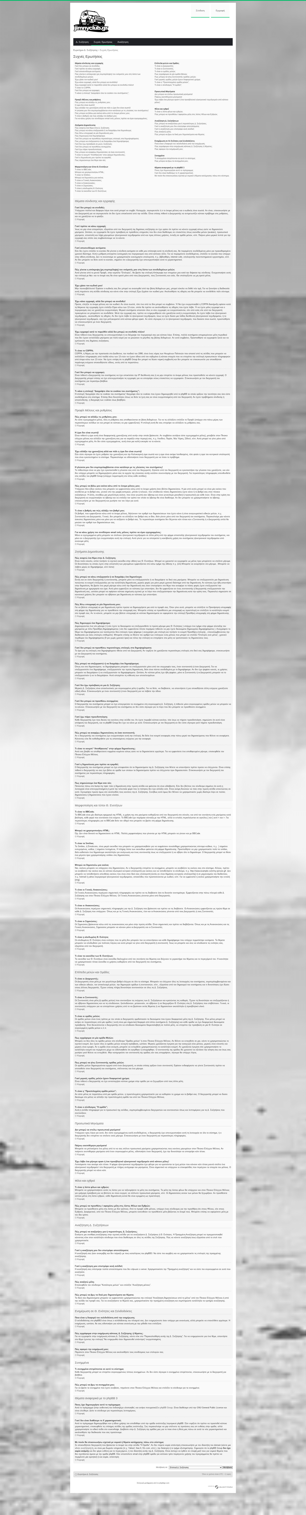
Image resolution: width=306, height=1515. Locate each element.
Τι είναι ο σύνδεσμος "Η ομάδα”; (168, 85)
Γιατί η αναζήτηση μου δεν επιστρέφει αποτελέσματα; (177, 126)
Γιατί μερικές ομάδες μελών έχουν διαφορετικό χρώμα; (177, 79)
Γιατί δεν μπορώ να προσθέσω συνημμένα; (93, 147)
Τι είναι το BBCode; (83, 169)
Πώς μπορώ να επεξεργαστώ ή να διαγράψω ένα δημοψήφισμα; (102, 141)
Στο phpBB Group (165, 1407)
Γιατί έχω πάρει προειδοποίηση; (88, 149)
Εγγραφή (220, 11)
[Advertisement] (173, 27)
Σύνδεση (200, 11)
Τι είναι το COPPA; (83, 88)
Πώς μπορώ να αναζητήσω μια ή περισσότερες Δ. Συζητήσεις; (181, 123)
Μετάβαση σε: (162, 1467)
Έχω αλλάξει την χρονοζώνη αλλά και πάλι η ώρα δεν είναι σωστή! (103, 108)
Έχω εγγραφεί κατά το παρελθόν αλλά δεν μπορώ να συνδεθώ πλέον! (104, 85)
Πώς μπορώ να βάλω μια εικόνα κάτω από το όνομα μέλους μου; (102, 113)
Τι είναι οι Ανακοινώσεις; (85, 183)
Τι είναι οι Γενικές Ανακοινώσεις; (88, 180)
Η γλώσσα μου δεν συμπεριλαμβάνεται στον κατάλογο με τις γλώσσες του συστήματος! (112, 110)
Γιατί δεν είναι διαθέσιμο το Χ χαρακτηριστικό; (174, 173)
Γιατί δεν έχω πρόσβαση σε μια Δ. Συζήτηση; (93, 144)
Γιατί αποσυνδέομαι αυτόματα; (88, 71)
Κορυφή (80, 219)
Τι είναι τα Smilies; (83, 175)
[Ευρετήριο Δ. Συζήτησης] (93, 20)
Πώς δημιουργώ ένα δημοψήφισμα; (90, 136)
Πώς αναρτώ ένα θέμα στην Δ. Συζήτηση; (92, 128)
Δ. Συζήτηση (82, 42)
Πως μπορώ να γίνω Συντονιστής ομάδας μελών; (175, 77)
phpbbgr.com (164, 1483)
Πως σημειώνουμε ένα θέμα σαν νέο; (90, 160)
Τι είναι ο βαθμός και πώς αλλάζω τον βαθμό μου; (96, 116)
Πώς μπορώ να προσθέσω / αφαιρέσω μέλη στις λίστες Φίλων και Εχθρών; (186, 114)
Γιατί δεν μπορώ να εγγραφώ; (87, 90)
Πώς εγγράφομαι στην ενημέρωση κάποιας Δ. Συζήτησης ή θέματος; (183, 146)
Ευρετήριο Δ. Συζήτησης (85, 50)
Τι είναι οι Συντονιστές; (164, 69)
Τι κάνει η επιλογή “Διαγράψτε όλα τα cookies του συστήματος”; (102, 93)
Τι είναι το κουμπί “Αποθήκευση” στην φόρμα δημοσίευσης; (100, 155)
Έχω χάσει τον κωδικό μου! (86, 79)
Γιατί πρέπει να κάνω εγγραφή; (88, 69)
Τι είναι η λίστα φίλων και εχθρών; (169, 112)
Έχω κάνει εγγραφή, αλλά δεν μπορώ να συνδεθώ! (96, 82)
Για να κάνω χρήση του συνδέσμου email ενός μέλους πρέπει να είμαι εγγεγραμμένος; (111, 118)
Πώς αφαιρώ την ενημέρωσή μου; (169, 149)
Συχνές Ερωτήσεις (103, 42)
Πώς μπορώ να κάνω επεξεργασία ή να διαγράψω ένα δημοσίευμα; (103, 130)
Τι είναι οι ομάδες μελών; (165, 71)
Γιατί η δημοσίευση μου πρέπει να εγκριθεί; (93, 157)
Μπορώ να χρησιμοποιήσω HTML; (89, 172)
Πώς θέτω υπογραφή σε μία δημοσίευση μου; (94, 133)
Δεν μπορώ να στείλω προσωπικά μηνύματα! (174, 94)
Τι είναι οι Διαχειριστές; (164, 66)
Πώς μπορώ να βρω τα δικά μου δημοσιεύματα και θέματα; (180, 134)
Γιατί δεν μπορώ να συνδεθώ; (87, 66)
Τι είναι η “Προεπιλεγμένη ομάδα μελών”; (172, 82)
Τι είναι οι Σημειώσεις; (84, 186)
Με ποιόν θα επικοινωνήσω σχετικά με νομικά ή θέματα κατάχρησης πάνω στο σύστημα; (192, 176)
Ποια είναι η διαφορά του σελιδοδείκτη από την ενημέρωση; (180, 144)
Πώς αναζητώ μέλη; (163, 132)
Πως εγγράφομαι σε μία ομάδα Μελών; (171, 74)
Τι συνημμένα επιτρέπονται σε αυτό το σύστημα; (175, 158)
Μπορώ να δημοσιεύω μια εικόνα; (89, 178)
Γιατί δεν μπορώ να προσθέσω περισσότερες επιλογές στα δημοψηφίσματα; (107, 138)
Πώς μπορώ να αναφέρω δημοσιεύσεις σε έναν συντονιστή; (100, 152)
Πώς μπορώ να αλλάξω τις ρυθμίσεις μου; (92, 102)
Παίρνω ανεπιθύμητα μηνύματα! (168, 97)
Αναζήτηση (122, 42)
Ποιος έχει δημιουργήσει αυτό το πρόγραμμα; (174, 170)
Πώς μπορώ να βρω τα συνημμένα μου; (171, 161)
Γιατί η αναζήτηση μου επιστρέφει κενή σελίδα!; (174, 129)
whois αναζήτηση (83, 1448)
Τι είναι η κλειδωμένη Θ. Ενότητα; (89, 188)
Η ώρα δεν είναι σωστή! (85, 105)
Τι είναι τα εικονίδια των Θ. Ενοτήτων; (91, 191)
